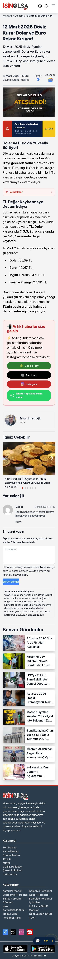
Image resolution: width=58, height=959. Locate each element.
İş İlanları (34, 902)
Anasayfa (7, 15)
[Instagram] (21, 932)
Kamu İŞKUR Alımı (13, 910)
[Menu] (53, 6)
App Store (31, 375)
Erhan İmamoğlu (30, 418)
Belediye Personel (40, 891)
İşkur (6, 906)
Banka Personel (12, 898)
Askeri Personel (39, 894)
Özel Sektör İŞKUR (40, 913)
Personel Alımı (12, 917)
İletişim (7, 859)
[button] (51, 457)
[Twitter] (13, 932)
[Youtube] (30, 932)
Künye (6, 862)
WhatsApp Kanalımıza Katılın (29, 395)
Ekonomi (19, 15)
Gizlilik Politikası (12, 866)
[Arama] (46, 6)
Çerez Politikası (12, 870)
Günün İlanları (11, 855)
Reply (18, 521)
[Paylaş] (38, 79)
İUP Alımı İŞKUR (38, 906)
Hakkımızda (10, 874)
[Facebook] (5, 932)
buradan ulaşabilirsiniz (30, 615)
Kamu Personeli (12, 891)
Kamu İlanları (11, 851)
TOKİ (32, 917)
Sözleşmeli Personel (15, 894)
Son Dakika (9, 847)
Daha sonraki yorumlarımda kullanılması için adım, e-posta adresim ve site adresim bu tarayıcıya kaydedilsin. (29, 570)
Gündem (8, 902)
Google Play (32, 365)
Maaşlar (34, 910)
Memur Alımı (10, 913)
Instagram (31, 384)
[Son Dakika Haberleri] (40, 6)
